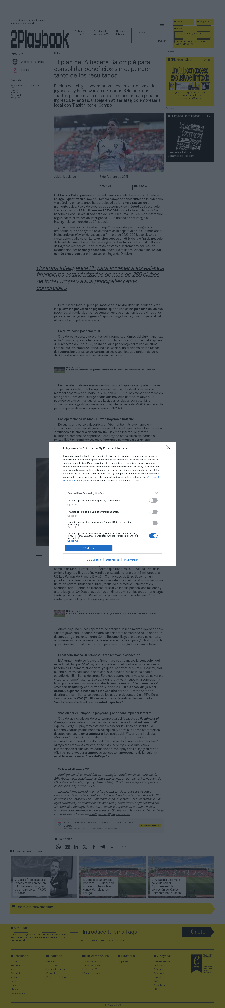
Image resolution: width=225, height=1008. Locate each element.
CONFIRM (89, 548)
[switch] (153, 500)
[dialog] (112, 504)
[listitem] (112, 493)
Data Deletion (94, 559)
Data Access (112, 559)
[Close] (169, 448)
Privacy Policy (131, 559)
